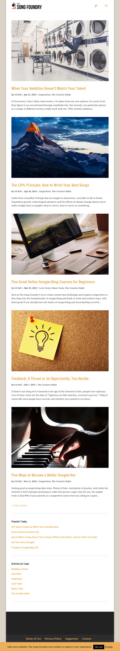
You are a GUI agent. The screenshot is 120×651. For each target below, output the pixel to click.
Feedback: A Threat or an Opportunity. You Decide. (50, 378)
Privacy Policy (53, 638)
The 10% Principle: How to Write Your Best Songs (50, 185)
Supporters (71, 638)
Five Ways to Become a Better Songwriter (43, 475)
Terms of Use (33, 638)
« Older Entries (19, 505)
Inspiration (44, 94)
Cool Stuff (16, 573)
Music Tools (58, 288)
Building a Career (19, 569)
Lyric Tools (45, 288)
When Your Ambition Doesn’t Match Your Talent (48, 88)
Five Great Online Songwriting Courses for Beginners (53, 282)
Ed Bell (18, 94)
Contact (86, 638)
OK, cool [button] (98, 647)
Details (109, 646)
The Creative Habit (61, 94)
